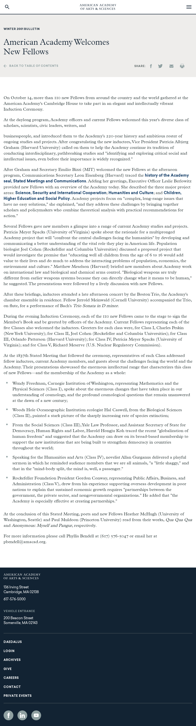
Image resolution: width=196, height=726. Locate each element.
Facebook (8, 715)
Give (8, 669)
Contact (12, 687)
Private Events (18, 696)
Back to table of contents (33, 66)
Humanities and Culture (131, 193)
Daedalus (13, 642)
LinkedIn (22, 715)
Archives (12, 660)
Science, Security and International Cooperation (60, 193)
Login (9, 651)
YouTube (36, 715)
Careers (11, 678)
